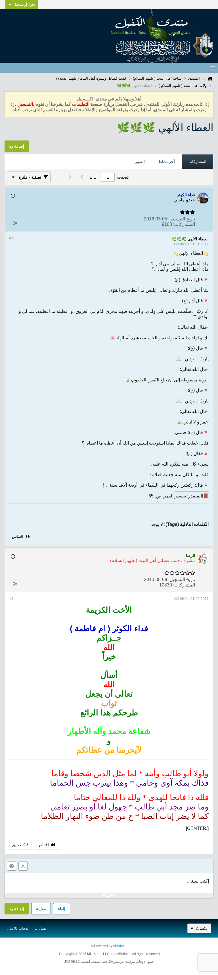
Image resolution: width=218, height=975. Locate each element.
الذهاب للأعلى (18, 928)
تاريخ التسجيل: (181, 218)
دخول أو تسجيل (24, 5)
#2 (11, 599)
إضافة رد (16, 908)
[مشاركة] (15, 223)
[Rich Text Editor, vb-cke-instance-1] (109, 883)
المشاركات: (184, 224)
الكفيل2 (202, 928)
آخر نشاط (166, 161)
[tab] (197, 161)
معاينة (41, 908)
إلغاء (61, 908)
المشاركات (197, 161)
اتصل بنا (41, 928)
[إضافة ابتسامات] (11, 866)
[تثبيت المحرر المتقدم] (23, 866)
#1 (11, 238)
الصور (140, 161)
